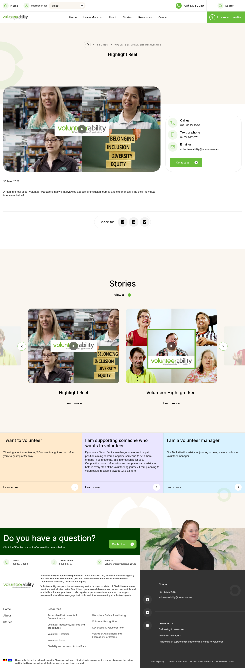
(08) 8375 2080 (193, 5)
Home (14, 5)
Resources (145, 17)
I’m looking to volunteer (171, 629)
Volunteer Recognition (104, 621)
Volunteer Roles (56, 640)
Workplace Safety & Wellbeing (109, 615)
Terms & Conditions (177, 661)
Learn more (74, 403)
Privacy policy (157, 661)
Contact (163, 17)
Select (55, 5)
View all (119, 294)
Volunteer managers (170, 635)
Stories (127, 17)
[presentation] (22, 346)
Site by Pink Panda (225, 661)
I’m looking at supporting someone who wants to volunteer (191, 641)
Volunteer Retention (59, 633)
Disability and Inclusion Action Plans (67, 646)
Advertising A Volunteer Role (108, 627)
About (112, 17)
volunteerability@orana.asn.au (175, 597)
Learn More (90, 17)
